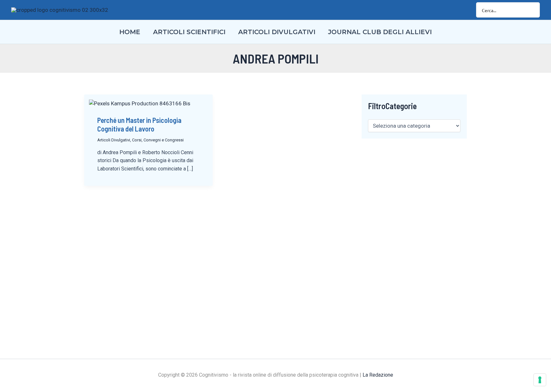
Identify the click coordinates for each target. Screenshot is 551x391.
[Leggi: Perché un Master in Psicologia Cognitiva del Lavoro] (139, 103)
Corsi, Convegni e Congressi (158, 140)
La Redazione (378, 375)
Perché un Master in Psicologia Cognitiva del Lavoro (139, 124)
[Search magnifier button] (532, 9)
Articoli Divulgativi (113, 140)
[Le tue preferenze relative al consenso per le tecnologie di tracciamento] (540, 380)
